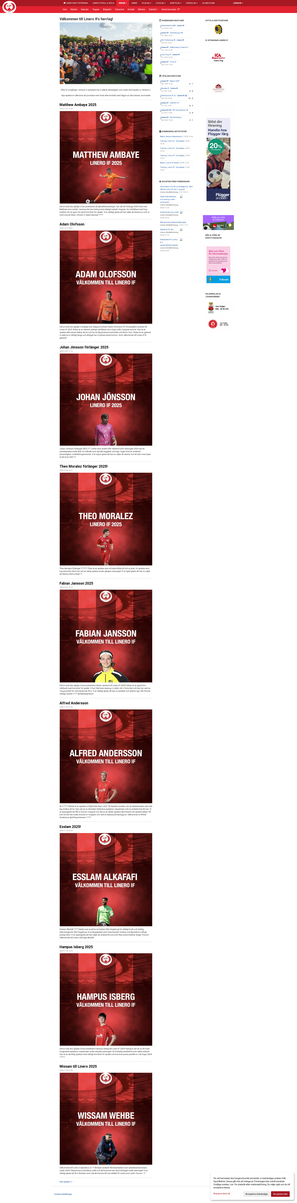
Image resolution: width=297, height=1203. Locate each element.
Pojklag (146, 3)
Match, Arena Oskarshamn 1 (171, 137)
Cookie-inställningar (63, 1194)
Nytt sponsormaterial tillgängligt (173, 222)
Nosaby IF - (169, 88)
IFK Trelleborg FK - (172, 40)
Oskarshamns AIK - (172, 26)
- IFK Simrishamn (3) (174, 110)
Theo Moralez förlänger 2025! (84, 466)
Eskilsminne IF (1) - (174, 96)
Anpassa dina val (221, 1193)
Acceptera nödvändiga (256, 1194)
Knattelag (175, 3)
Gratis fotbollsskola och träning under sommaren (168, 199)
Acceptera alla (280, 1194)
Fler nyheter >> (66, 1182)
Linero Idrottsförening (76, 3)
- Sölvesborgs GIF (172, 33)
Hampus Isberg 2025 (76, 947)
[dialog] (252, 1186)
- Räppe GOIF (170, 81)
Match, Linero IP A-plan (169, 163)
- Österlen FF (170, 103)
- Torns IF (168, 62)
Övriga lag (191, 3)
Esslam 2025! (70, 827)
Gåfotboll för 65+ (167, 230)
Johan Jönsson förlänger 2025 (84, 347)
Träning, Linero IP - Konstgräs (172, 141)
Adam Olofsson (72, 224)
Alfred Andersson (74, 703)
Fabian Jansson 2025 (76, 583)
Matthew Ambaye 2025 (78, 105)
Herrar (122, 3)
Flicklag (160, 3)
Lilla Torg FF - (170, 55)
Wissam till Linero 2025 (78, 1066)
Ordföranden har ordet (169, 212)
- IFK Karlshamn (171, 117)
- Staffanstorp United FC (174, 47)
